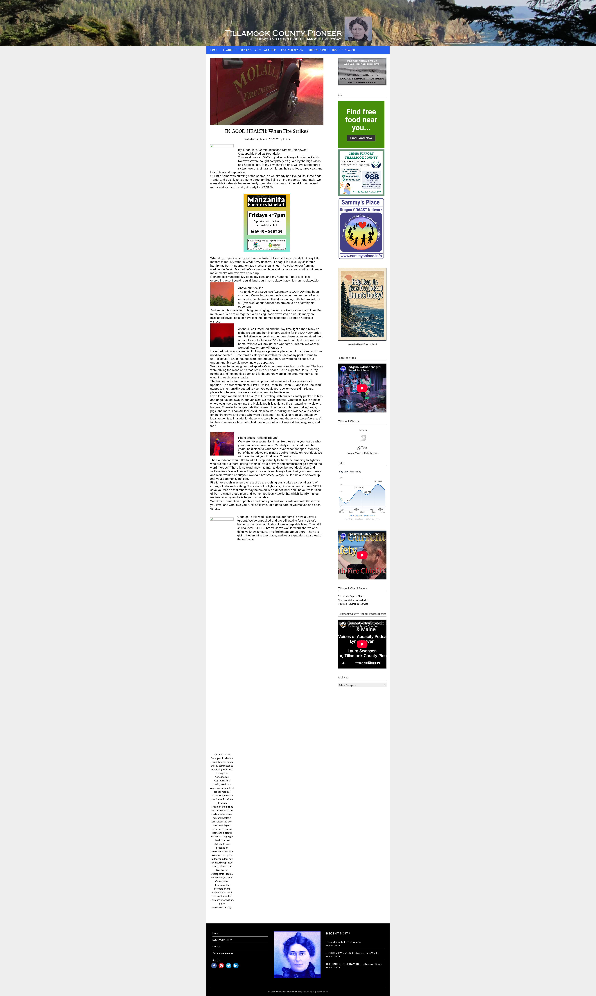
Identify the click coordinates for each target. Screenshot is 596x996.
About (336, 50)
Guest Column (248, 50)
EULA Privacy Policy (222, 939)
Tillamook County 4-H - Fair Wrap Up (343, 942)
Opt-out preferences (222, 953)
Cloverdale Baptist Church (351, 596)
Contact (216, 946)
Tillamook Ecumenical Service (353, 603)
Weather (270, 50)
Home (214, 50)
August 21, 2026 (333, 945)
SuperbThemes (320, 991)
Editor (286, 139)
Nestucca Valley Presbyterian (353, 600)
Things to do (317, 50)
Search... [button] (351, 50)
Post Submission (292, 50)
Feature (228, 50)
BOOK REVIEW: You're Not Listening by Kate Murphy (352, 953)
